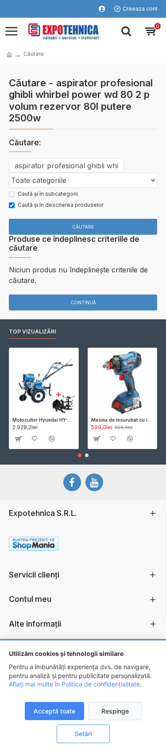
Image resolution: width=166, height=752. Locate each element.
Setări (83, 733)
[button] (79, 455)
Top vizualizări (32, 331)
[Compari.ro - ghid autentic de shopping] (119, 545)
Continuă (83, 302)
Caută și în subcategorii (48, 193)
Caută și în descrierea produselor (61, 205)
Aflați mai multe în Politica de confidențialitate (74, 684)
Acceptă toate (54, 711)
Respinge (115, 711)
